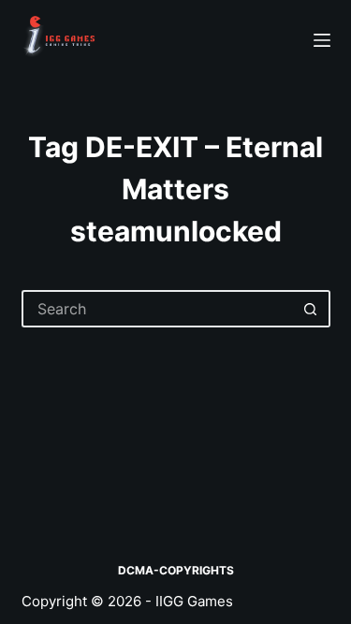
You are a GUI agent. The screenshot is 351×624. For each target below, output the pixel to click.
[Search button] (311, 308)
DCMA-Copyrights (176, 570)
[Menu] (322, 40)
